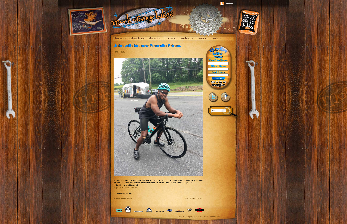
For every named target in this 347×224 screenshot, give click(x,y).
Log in (181, 216)
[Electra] (138, 212)
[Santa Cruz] (189, 212)
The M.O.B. (155, 38)
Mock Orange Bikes (212, 216)
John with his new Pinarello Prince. (147, 45)
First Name (218, 66)
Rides (217, 38)
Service (203, 38)
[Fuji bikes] (149, 212)
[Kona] (169, 212)
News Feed (229, 4)
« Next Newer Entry (123, 198)
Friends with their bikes (129, 38)
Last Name (218, 72)
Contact (171, 38)
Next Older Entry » (194, 198)
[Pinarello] (179, 212)
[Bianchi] (119, 212)
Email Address (218, 60)
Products (186, 38)
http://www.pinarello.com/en (125, 187)
